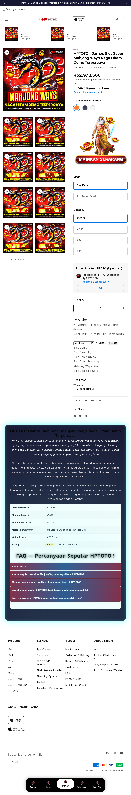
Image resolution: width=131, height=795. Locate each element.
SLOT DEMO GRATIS (19, 685)
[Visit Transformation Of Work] (100, 167)
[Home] (49, 19)
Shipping (92, 80)
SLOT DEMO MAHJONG (44, 663)
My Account (72, 649)
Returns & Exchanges (78, 661)
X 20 (79, 251)
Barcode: (98, 68)
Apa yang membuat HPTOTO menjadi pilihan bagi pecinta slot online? (47, 598)
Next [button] (126, 2)
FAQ (68, 673)
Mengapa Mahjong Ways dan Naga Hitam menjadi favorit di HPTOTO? (46, 582)
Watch (11, 667)
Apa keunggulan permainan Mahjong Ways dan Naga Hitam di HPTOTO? (48, 574)
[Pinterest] (86, 416)
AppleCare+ (43, 649)
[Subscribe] (57, 763)
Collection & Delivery (78, 655)
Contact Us (72, 667)
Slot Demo (83, 185)
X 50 (79, 240)
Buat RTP (113, 343)
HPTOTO (13, 691)
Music (11, 673)
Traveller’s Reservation (50, 688)
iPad (10, 655)
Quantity (78, 299)
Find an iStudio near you (105, 657)
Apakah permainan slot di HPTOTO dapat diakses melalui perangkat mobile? (50, 590)
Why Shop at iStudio (106, 664)
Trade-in (41, 682)
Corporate (42, 655)
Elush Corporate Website (108, 670)
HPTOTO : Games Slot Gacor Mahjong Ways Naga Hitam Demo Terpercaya (65, 3)
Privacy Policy (74, 679)
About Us (99, 649)
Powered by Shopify (113, 770)
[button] (6, 19)
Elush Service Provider (49, 670)
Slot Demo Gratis (87, 196)
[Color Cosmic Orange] (76, 108)
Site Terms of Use (76, 685)
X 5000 (81, 218)
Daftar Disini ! (104, 3)
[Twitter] (81, 416)
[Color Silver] (92, 107)
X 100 (80, 229)
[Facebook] (75, 416)
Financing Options (47, 676)
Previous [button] (4, 2)
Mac (10, 649)
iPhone (12, 661)
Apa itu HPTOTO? (21, 566)
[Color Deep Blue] (85, 107)
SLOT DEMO (15, 679)
